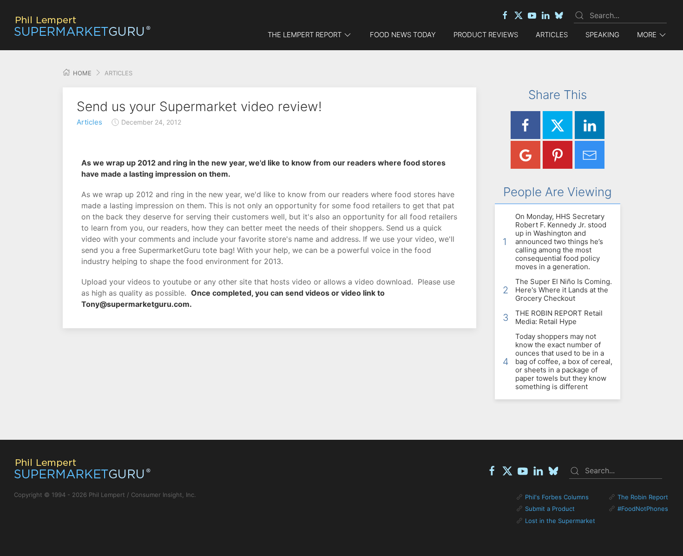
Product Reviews (485, 34)
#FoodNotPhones (642, 508)
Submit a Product (550, 508)
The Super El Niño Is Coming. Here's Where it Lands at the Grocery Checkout (563, 290)
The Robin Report (642, 497)
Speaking (602, 34)
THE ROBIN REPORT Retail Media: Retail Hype (559, 317)
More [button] (647, 34)
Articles (552, 34)
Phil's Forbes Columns (557, 497)
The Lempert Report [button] (305, 34)
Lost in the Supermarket (560, 520)
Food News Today (403, 34)
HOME (81, 73)
